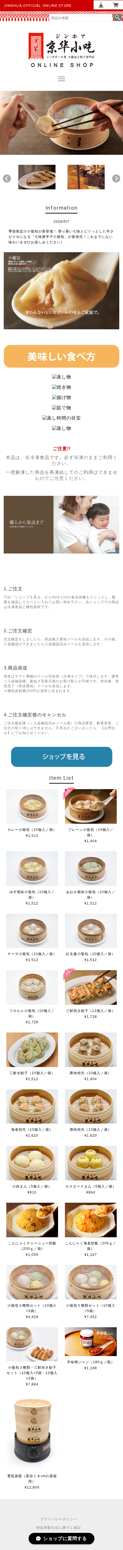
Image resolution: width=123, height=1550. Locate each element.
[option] (37, 177)
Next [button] (116, 178)
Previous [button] (7, 178)
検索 (118, 17)
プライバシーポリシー (58, 1519)
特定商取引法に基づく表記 (58, 1528)
